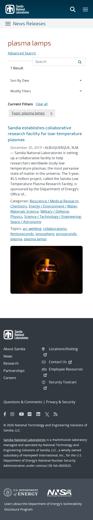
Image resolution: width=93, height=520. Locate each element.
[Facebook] (5, 414)
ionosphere (44, 233)
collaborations (55, 228)
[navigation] (46, 80)
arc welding (32, 228)
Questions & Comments (22, 402)
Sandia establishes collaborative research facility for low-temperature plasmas (45, 133)
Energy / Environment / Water (53, 206)
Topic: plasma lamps (28, 113)
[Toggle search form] (72, 9)
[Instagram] (13, 414)
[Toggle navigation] (8, 23)
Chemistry (18, 206)
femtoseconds (22, 233)
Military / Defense (54, 211)
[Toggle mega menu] (85, 9)
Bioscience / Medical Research (54, 201)
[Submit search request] (79, 62)
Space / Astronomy (25, 221)
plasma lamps (35, 239)
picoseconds (66, 233)
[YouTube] (22, 414)
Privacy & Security (60, 402)
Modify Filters (25, 91)
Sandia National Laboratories (24, 440)
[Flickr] (31, 414)
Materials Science (24, 211)
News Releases (29, 23)
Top (80, 515)
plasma (16, 239)
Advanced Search (22, 53)
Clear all (42, 104)
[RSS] (57, 414)
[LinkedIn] (39, 414)
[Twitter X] (48, 414)
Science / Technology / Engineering (52, 216)
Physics (16, 216)
